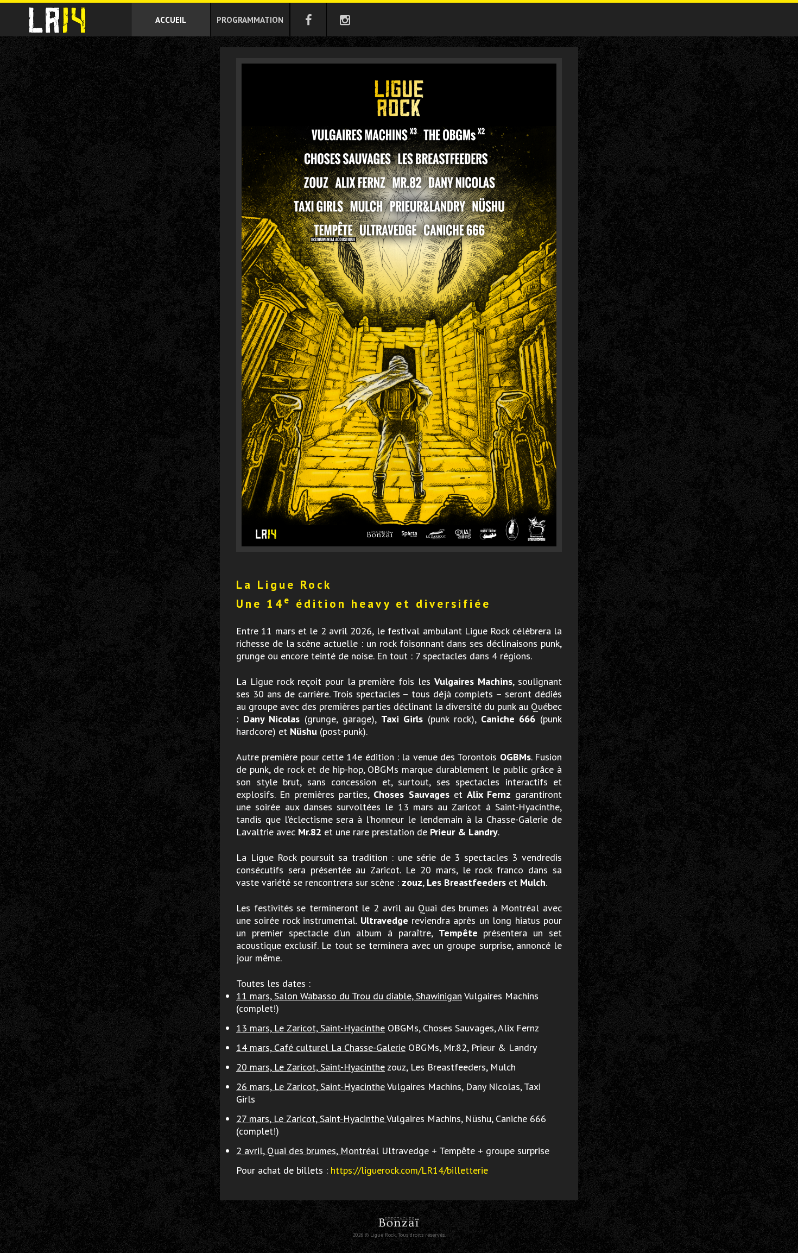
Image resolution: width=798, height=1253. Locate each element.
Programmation (250, 20)
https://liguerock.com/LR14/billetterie (409, 1170)
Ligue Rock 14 (57, 20)
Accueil (170, 20)
